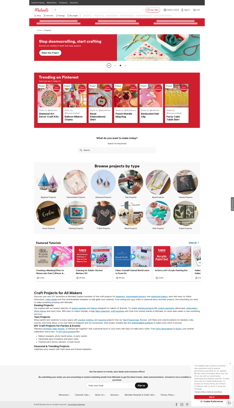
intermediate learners (136, 296)
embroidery (191, 308)
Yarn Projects (48, 53)
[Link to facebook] (176, 405)
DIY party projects (67, 331)
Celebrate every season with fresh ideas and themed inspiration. (63, 349)
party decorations (164, 328)
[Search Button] (55, 10)
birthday (47, 328)
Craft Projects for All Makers (58, 293)
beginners (120, 296)
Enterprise (63, 3)
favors (178, 328)
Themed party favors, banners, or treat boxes (59, 342)
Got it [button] (211, 397)
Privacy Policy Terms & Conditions (208, 392)
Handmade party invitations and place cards (58, 339)
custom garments (166, 308)
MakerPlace (52, 3)
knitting (89, 320)
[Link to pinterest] (187, 405)
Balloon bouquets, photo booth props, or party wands (62, 336)
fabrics (94, 308)
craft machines (117, 311)
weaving (102, 320)
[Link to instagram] (182, 405)
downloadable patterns (142, 323)
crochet (81, 320)
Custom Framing (37, 3)
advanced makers (159, 296)
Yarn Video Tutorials (72, 53)
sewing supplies (79, 308)
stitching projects (146, 308)
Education (74, 3)
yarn (133, 299)
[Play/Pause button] (109, 65)
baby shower (58, 328)
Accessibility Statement (76, 404)
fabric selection (102, 311)
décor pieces (40, 311)
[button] (212, 401)
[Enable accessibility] (229, 403)
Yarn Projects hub (131, 320)
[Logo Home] (41, 10)
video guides (51, 299)
